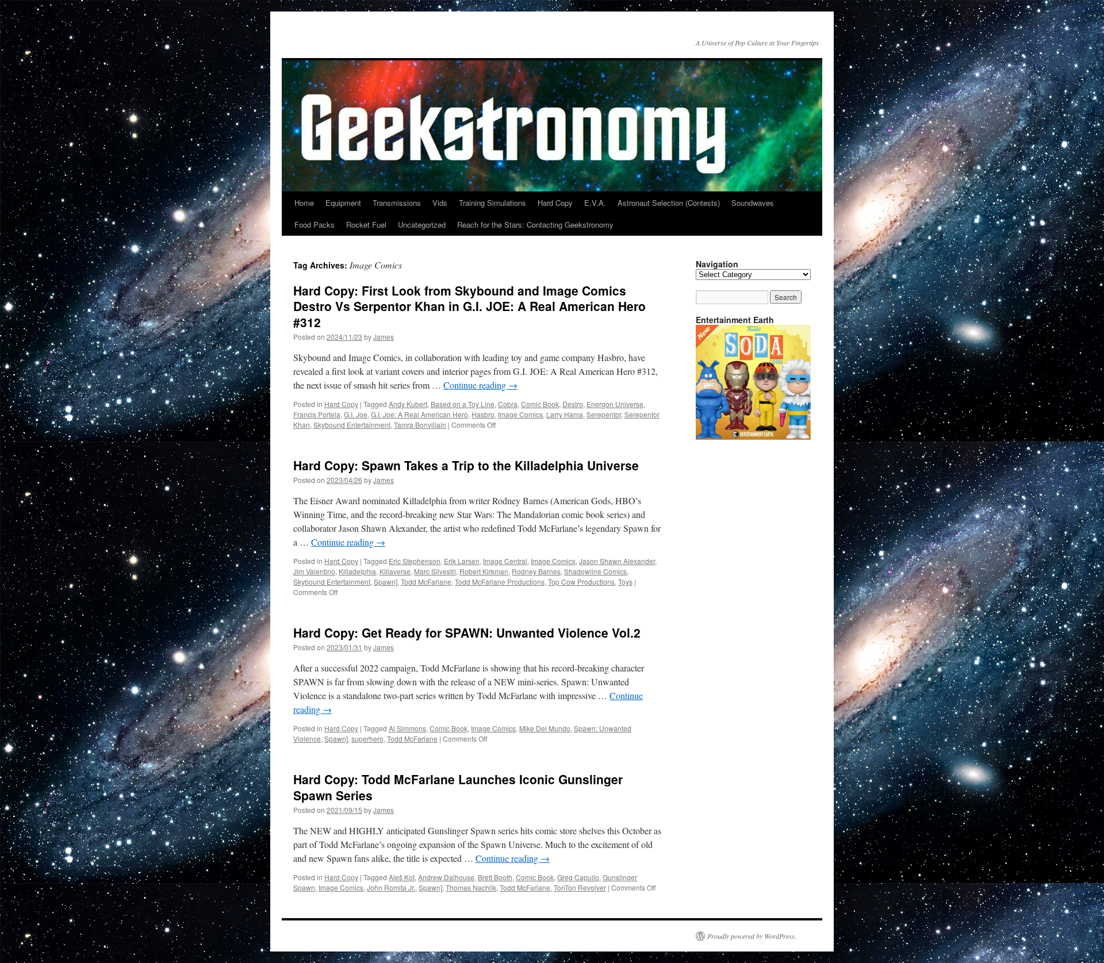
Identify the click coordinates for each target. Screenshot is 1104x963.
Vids (439, 202)
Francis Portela (316, 414)
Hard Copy (555, 202)
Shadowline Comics (595, 571)
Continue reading (480, 385)
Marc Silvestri (435, 571)
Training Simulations (492, 202)
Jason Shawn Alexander (617, 561)
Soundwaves (752, 202)
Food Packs (314, 224)
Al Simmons (407, 728)
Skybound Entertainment (351, 424)
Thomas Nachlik (471, 887)
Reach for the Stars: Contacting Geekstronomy (535, 224)
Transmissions (397, 202)
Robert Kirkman (483, 571)
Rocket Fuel (366, 224)
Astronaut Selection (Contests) (669, 202)
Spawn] (385, 581)
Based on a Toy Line (462, 404)
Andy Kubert (408, 404)
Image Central (505, 561)
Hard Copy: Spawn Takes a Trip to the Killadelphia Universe (466, 465)
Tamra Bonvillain (420, 424)
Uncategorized (422, 224)
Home (304, 202)
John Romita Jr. (391, 887)
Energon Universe (614, 404)
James (383, 337)
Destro (572, 404)
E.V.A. (595, 202)
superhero (367, 738)
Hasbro (482, 414)
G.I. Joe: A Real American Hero (419, 414)
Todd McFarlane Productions (500, 581)
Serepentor (603, 414)
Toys (625, 581)
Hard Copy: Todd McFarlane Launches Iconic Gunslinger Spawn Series (458, 786)
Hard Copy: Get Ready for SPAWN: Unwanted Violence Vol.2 (467, 632)
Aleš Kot (402, 877)
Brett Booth (495, 877)
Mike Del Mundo (544, 728)
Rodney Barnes (536, 571)
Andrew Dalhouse (446, 877)
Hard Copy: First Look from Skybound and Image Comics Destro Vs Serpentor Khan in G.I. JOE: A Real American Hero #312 (469, 306)
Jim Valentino (314, 571)
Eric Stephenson (414, 561)
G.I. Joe (355, 414)
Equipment (343, 202)
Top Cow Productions (581, 581)
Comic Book (540, 404)
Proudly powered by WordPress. (751, 936)
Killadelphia (357, 571)
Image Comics (520, 414)
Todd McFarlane (426, 581)
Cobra (508, 404)
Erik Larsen (462, 561)
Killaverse (395, 571)
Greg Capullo (578, 877)
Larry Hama (564, 414)
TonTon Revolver (580, 887)
